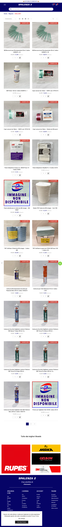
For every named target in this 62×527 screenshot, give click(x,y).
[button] (20, 57)
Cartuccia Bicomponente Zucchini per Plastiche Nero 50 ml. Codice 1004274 (16, 289)
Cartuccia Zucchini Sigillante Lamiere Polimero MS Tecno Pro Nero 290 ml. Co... (45, 370)
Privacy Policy (35, 516)
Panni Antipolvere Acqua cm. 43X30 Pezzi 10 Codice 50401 (17, 168)
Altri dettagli (21, 518)
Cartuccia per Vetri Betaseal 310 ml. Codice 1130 (45, 289)
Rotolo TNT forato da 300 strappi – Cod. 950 (45, 208)
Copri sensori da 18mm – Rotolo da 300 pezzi (45, 129)
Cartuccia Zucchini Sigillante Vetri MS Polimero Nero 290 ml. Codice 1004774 (17, 410)
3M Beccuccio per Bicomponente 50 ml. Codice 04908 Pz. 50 (45, 51)
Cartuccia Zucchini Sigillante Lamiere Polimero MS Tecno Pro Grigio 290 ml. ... (17, 370)
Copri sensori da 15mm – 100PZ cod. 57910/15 (45, 90)
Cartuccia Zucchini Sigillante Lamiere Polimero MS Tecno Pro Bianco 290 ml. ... (45, 330)
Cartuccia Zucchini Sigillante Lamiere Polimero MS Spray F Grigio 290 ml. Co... (17, 330)
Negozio (11, 13)
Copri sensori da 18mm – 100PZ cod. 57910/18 (17, 129)
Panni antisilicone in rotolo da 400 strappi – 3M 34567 (17, 209)
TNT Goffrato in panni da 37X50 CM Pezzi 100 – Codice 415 (45, 249)
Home (5, 13)
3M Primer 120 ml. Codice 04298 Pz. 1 (16, 90)
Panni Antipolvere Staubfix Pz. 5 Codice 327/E (45, 167)
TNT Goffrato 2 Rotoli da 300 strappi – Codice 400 (16, 249)
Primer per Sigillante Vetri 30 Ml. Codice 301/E (45, 410)
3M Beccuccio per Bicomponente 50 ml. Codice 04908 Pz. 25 (17, 51)
